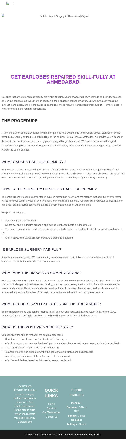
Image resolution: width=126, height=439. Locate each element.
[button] (75, 8)
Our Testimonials (51, 412)
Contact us (51, 416)
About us (51, 408)
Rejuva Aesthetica (42, 434)
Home (51, 403)
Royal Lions (95, 434)
